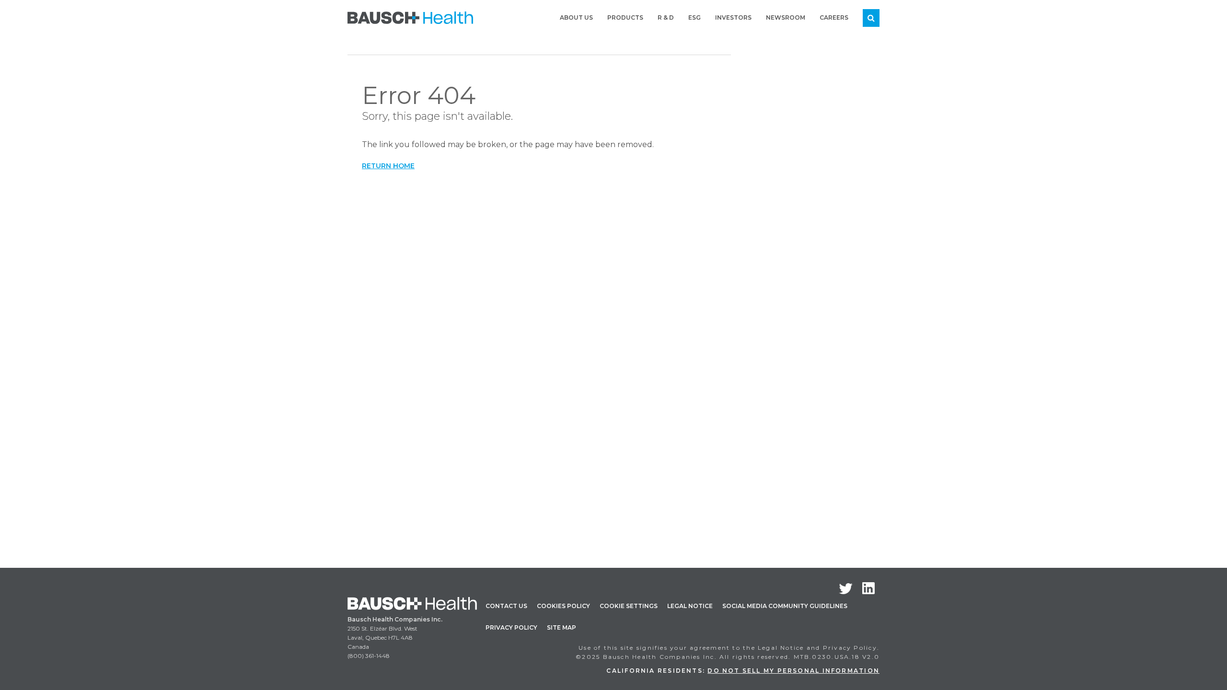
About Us (576, 17)
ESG (694, 17)
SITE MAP (561, 627)
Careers (834, 17)
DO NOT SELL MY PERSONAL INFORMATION (793, 670)
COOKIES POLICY (563, 606)
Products (625, 17)
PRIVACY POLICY (511, 627)
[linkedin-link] (868, 588)
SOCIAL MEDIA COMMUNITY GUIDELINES (784, 606)
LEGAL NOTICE (690, 606)
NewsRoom (785, 17)
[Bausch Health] (410, 16)
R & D (666, 17)
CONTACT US (506, 606)
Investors (733, 17)
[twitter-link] (846, 588)
